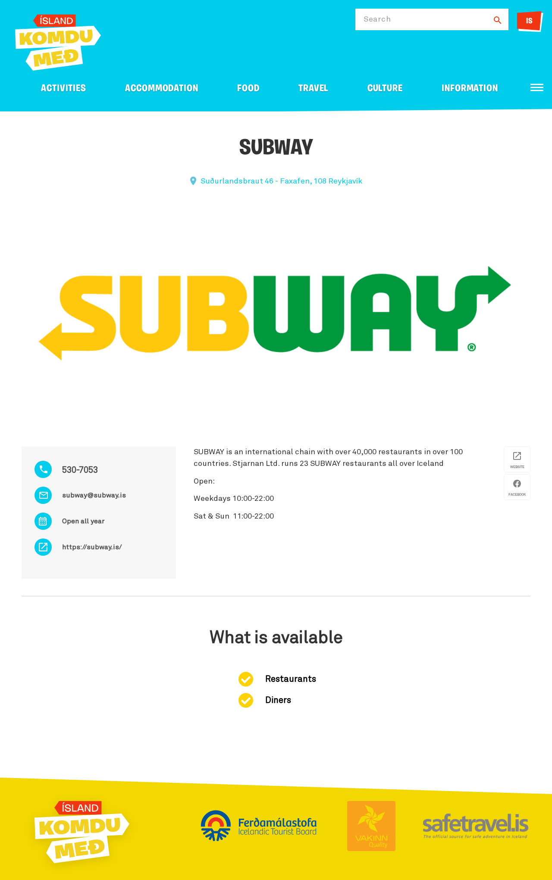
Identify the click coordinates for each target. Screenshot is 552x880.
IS (529, 21)
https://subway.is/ (92, 547)
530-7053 (80, 470)
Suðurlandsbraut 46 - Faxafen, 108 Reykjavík (281, 181)
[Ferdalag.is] (58, 41)
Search (377, 19)
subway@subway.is (94, 495)
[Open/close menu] (536, 87)
